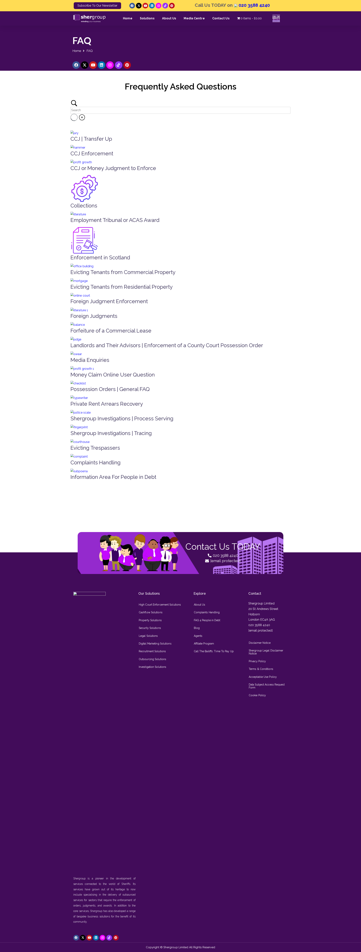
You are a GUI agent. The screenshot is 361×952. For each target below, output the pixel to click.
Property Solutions (150, 620)
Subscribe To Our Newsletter (97, 5)
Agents (198, 635)
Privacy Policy (257, 661)
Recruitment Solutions (152, 651)
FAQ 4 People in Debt (207, 620)
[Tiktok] (165, 5)
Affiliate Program (204, 643)
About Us (169, 18)
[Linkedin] (152, 5)
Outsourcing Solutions (152, 659)
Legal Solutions (148, 635)
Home (127, 18)
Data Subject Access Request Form (267, 686)
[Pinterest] (172, 5)
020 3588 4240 (253, 5)
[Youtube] (145, 5)
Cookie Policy (257, 695)
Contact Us (221, 18)
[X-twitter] (139, 5)
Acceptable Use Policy (263, 676)
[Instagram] (158, 5)
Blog (197, 627)
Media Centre (194, 18)
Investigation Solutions (152, 666)
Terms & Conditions (261, 668)
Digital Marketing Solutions (155, 643)
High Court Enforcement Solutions (160, 604)
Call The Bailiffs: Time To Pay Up (214, 651)
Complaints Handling (207, 612)
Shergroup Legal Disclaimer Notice (266, 652)
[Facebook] (132, 5)
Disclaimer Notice (260, 642)
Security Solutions (150, 627)
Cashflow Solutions (150, 612)
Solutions (147, 18)
